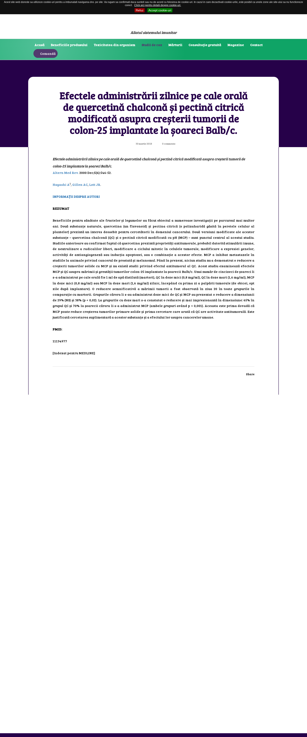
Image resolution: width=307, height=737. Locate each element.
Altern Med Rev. (66, 172)
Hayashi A (61, 184)
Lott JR (94, 184)
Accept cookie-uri (159, 10)
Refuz (139, 10)
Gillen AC (80, 184)
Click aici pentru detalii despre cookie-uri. (157, 5)
